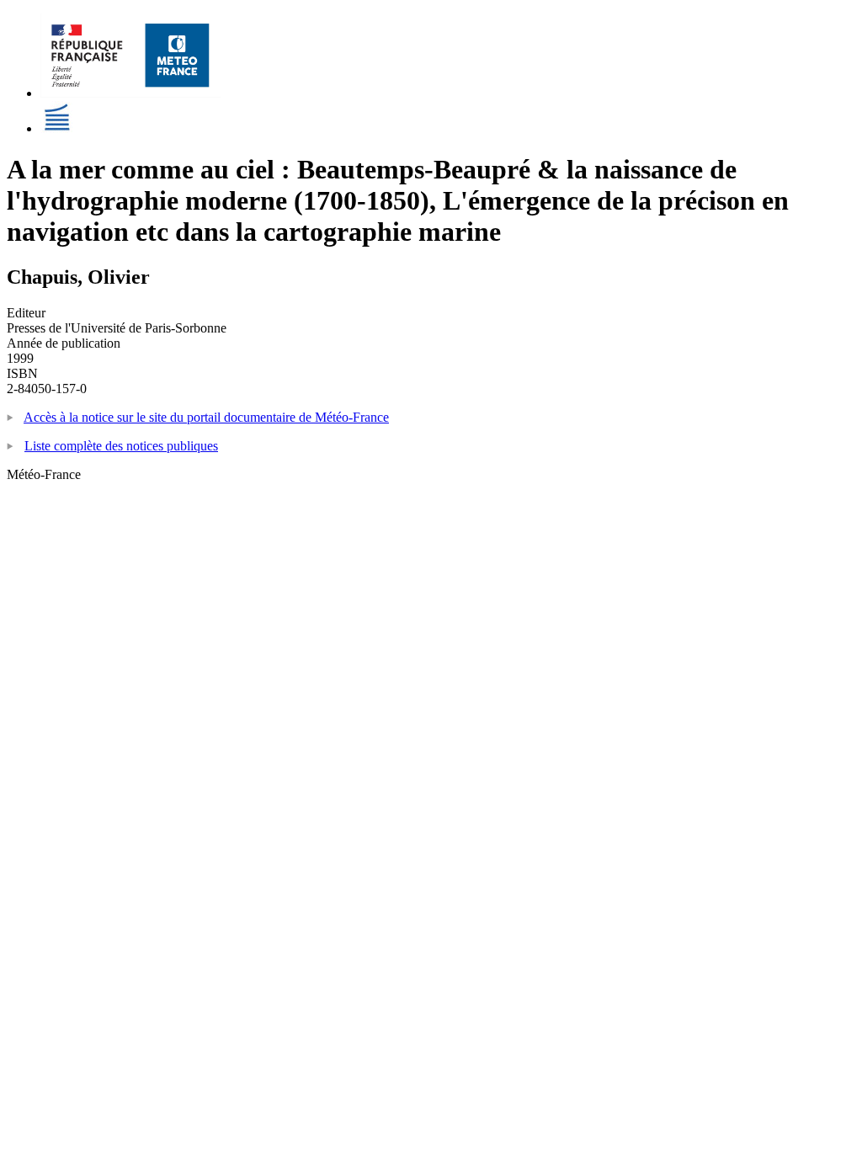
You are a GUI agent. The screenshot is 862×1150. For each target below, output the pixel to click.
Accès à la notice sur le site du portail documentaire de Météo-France (206, 417)
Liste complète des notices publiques (121, 446)
